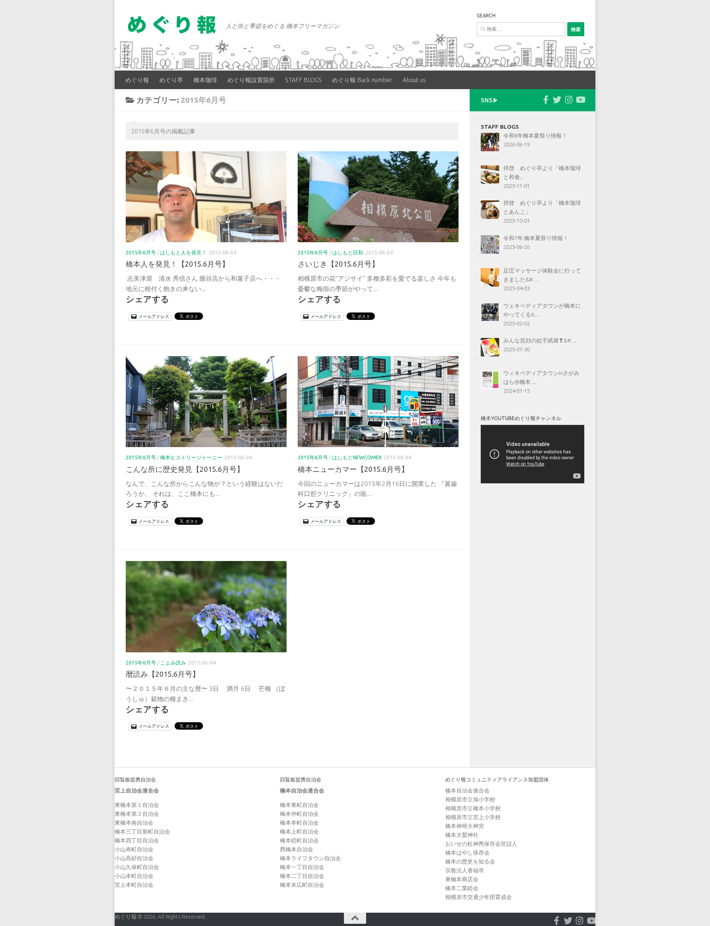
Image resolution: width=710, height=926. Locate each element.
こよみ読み (173, 663)
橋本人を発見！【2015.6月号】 (177, 264)
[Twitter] (557, 99)
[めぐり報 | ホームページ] (172, 24)
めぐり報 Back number (362, 80)
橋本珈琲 (205, 80)
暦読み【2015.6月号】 (163, 674)
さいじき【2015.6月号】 (338, 264)
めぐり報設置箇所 (251, 80)
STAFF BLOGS (303, 80)
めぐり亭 (171, 80)
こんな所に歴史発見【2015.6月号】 (185, 469)
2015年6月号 (141, 253)
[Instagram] (568, 99)
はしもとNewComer (357, 457)
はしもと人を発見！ (183, 253)
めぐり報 (137, 80)
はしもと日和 (347, 253)
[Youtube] (580, 99)
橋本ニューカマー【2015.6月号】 (353, 469)
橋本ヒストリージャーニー (191, 457)
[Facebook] (545, 99)
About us (414, 80)
